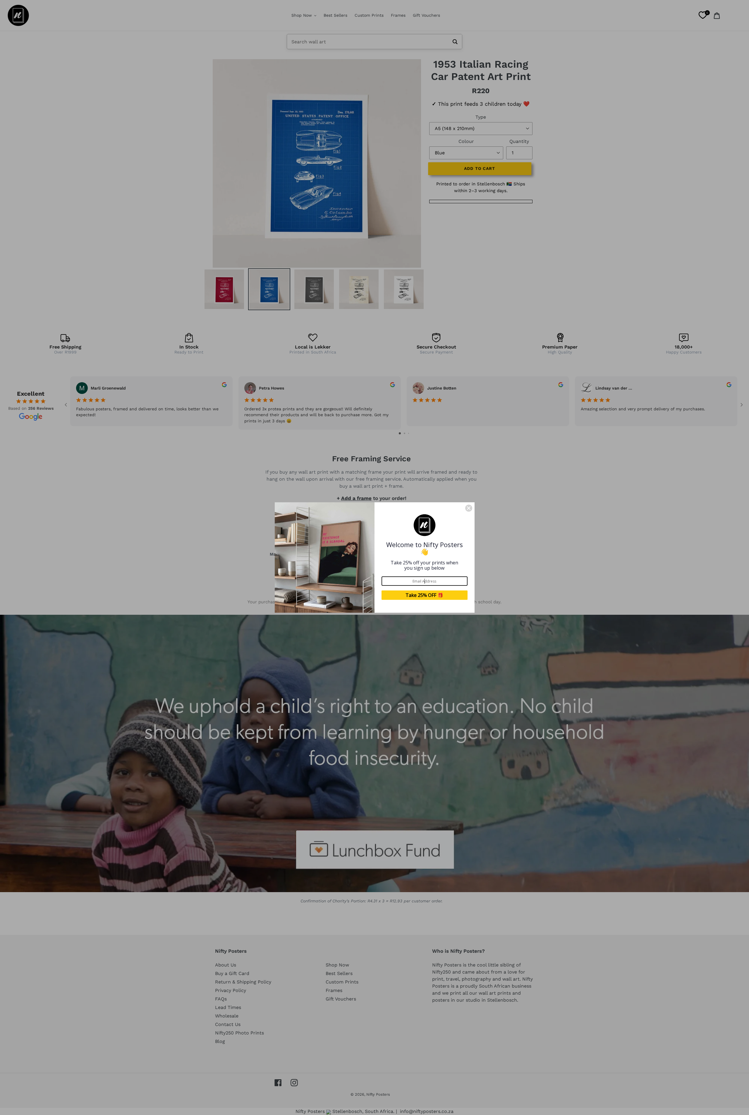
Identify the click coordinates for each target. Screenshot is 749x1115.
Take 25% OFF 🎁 (424, 595)
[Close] (468, 508)
